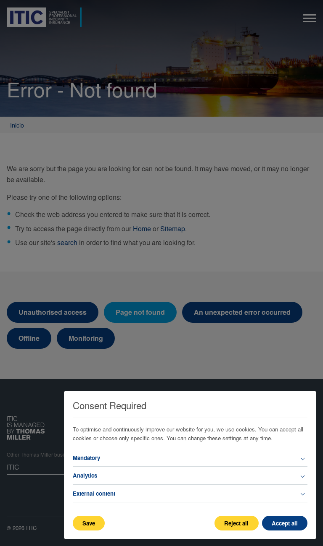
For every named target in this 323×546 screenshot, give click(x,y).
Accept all (285, 523)
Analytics (85, 475)
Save (88, 523)
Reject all (236, 523)
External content (94, 493)
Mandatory (86, 458)
